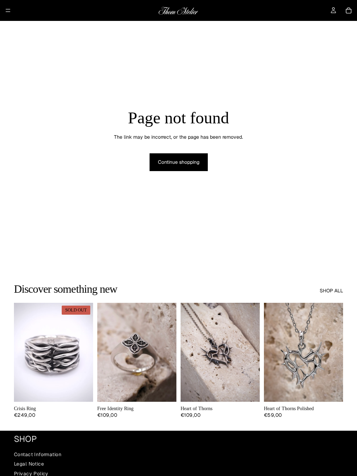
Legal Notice (29, 464)
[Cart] (348, 10)
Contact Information (37, 454)
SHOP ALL (331, 290)
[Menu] (8, 10)
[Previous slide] (21, 352)
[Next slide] (85, 352)
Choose (171, 390)
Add (338, 390)
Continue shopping (178, 162)
